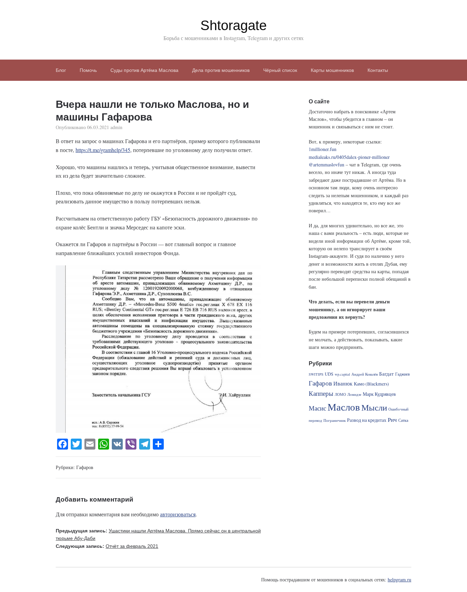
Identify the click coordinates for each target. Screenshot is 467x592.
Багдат (386, 373)
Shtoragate (233, 25)
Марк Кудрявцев (379, 394)
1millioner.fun (322, 149)
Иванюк (342, 383)
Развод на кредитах (366, 420)
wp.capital (342, 374)
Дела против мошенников (221, 70)
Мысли (374, 407)
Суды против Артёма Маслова (144, 70)
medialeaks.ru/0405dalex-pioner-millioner (349, 157)
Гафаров (84, 467)
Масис (317, 408)
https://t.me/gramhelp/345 (103, 149)
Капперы (321, 393)
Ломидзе (354, 394)
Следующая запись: (107, 546)
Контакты (378, 70)
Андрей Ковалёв (364, 374)
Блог (61, 70)
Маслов (344, 406)
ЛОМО (340, 394)
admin (116, 127)
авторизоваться (178, 514)
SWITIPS (316, 374)
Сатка (403, 420)
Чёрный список (280, 70)
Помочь (88, 70)
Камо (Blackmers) (371, 384)
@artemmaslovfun (326, 164)
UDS (329, 374)
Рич (392, 420)
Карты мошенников (332, 70)
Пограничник (334, 420)
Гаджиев (402, 374)
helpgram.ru (399, 579)
